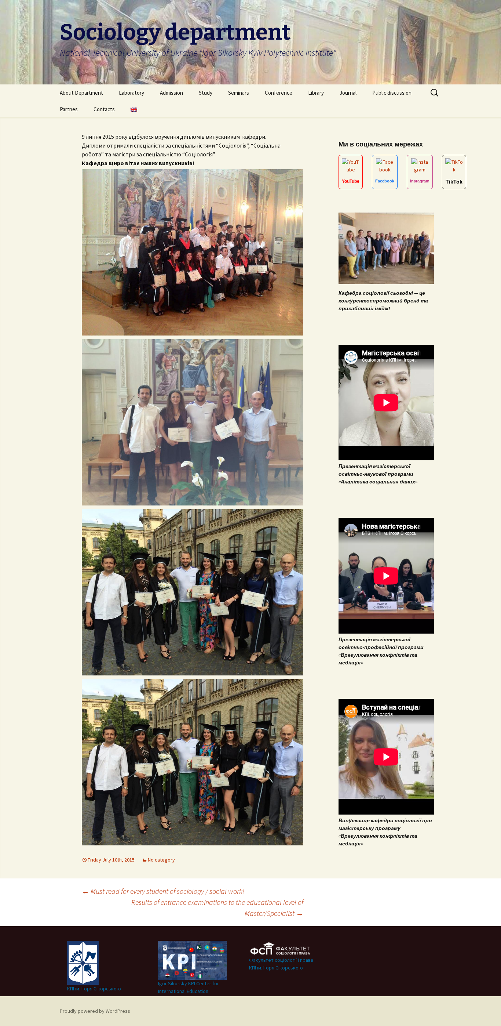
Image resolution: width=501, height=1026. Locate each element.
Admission (171, 92)
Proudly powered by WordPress (95, 1011)
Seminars (238, 92)
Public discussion (392, 92)
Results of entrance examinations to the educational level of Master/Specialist (217, 908)
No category (161, 859)
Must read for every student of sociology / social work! (163, 891)
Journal (348, 92)
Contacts (104, 109)
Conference (278, 92)
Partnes (69, 109)
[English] (134, 109)
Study (205, 92)
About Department (81, 92)
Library (316, 92)
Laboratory (131, 92)
